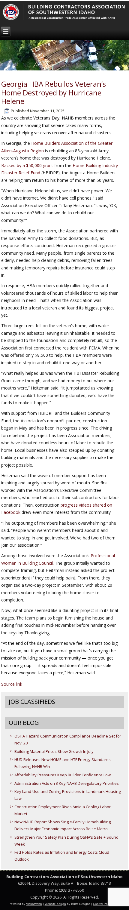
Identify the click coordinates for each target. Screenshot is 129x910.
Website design (55, 903)
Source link (11, 684)
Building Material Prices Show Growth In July (54, 751)
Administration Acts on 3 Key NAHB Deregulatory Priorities (66, 783)
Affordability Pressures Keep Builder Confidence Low (62, 775)
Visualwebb (34, 903)
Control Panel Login (107, 903)
